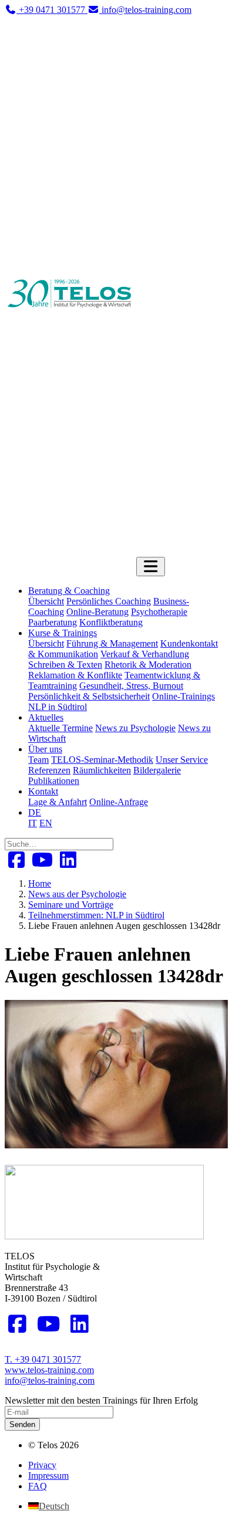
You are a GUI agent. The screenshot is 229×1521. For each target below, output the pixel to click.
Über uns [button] (45, 749)
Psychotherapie (159, 612)
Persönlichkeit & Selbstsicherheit (89, 696)
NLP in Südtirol (57, 707)
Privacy (42, 1465)
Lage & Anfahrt (57, 802)
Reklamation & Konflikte (75, 675)
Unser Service (182, 760)
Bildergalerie (157, 770)
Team (38, 760)
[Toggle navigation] (150, 566)
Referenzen (49, 770)
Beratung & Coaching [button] (69, 591)
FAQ (37, 1486)
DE (34, 812)
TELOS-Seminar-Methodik (102, 760)
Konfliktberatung (111, 622)
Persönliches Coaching (108, 601)
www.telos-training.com (49, 1370)
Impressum (48, 1476)
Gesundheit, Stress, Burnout (131, 686)
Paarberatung (52, 622)
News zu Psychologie (135, 728)
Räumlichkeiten (102, 770)
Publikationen (53, 781)
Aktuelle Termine (60, 728)
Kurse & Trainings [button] (62, 633)
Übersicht (46, 601)
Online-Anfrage (118, 802)
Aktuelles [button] (45, 717)
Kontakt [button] (43, 791)
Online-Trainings (183, 696)
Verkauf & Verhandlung (144, 654)
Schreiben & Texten (65, 665)
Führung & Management (112, 643)
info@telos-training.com (50, 1380)
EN (45, 823)
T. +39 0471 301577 (43, 1359)
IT (32, 823)
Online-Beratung (97, 612)
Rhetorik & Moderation (148, 665)
